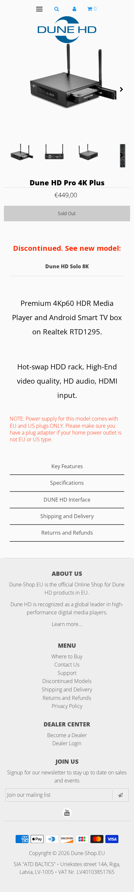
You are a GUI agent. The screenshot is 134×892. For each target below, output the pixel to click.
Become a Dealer (67, 735)
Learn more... (67, 624)
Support (67, 673)
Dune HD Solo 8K (67, 266)
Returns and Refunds (67, 697)
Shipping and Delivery (67, 689)
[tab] (67, 466)
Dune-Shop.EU (88, 853)
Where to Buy (66, 656)
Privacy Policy (67, 706)
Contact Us (66, 664)
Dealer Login (66, 743)
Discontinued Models (66, 681)
